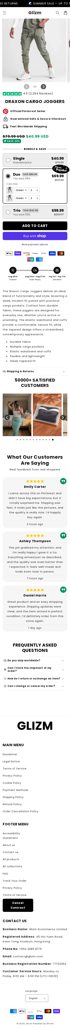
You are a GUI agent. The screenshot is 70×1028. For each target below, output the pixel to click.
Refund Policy (12, 804)
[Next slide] (63, 417)
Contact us (10, 852)
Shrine (49, 1023)
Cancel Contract (18, 905)
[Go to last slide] (7, 417)
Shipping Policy (13, 797)
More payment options (35, 244)
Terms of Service (15, 768)
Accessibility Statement (11, 836)
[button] (4, 13)
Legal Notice (11, 761)
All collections (12, 866)
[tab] (17, 439)
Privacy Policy (12, 775)
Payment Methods (15, 790)
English (33, 998)
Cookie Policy (12, 783)
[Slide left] (26, 86)
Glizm (29, 1023)
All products (11, 859)
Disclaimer (10, 754)
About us (9, 845)
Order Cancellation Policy (21, 811)
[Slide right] (43, 86)
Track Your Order (15, 881)
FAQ (5, 873)
